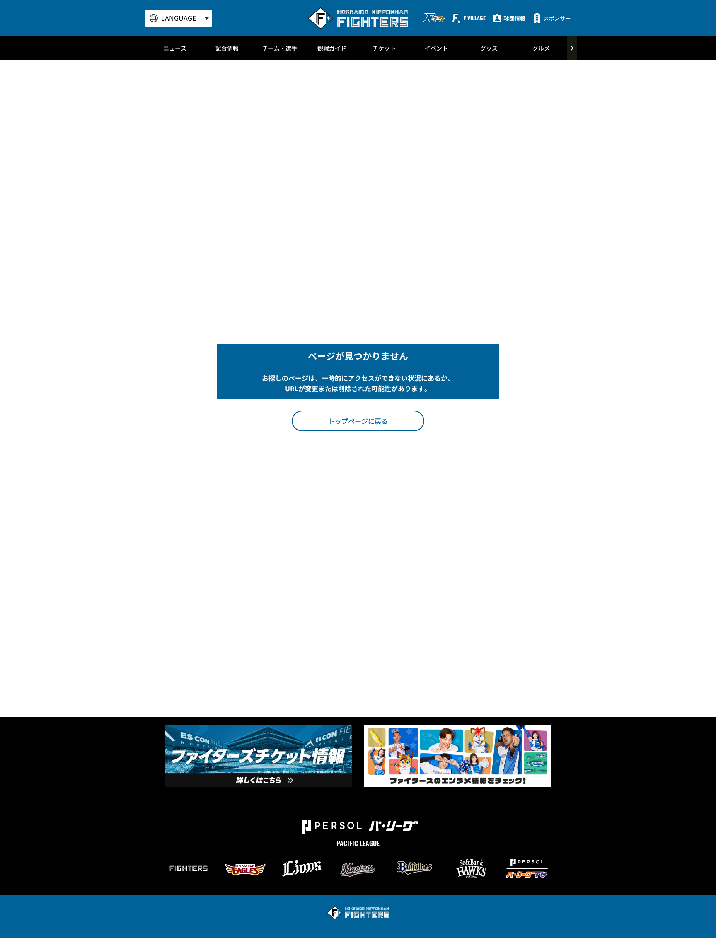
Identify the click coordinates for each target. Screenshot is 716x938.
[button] (358, 421)
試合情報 (227, 48)
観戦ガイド (331, 48)
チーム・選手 (279, 48)
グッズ (489, 48)
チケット (384, 48)
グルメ (541, 48)
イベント (436, 48)
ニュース (174, 48)
